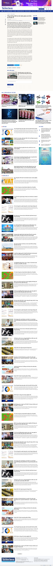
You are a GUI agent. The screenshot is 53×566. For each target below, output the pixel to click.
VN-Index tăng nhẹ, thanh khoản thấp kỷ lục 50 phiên (25, 187)
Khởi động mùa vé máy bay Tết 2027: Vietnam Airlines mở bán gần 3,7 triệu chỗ (25, 405)
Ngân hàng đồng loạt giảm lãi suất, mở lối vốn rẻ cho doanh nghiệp (24, 148)
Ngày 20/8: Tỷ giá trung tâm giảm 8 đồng (22, 375)
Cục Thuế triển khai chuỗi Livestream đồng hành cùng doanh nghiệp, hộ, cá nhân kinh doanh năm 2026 (25, 225)
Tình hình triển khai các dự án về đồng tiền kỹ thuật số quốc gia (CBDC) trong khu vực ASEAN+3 (41, 19)
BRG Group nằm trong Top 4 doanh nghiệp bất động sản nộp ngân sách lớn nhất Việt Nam (25, 282)
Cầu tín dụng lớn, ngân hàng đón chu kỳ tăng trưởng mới (25, 206)
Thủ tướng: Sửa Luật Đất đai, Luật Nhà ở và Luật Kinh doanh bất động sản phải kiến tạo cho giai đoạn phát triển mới (25, 320)
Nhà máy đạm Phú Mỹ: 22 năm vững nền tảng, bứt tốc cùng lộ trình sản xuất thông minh (26, 301)
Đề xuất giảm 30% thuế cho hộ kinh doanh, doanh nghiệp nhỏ (25, 178)
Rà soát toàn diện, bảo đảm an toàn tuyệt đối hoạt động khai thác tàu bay (25, 244)
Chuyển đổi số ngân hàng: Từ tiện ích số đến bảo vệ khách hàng (25, 197)
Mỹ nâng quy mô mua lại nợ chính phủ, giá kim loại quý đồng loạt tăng (25, 216)
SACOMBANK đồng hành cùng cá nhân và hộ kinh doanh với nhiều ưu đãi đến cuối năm (25, 263)
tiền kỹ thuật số (14, 67)
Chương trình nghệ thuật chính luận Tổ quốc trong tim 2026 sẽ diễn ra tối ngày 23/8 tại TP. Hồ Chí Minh (25, 235)
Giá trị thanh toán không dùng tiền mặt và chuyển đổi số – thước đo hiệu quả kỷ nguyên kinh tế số (26, 157)
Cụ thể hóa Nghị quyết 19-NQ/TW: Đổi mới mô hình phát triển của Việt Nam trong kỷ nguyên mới (25, 254)
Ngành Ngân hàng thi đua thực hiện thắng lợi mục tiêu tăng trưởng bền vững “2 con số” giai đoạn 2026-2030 (25, 167)
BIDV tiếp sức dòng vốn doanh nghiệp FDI (22, 394)
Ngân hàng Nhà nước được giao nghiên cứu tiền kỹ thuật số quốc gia (42, 23)
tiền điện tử (10, 67)
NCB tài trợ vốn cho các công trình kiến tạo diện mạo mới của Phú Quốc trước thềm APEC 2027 (25, 339)
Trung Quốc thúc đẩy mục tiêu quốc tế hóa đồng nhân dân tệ (26, 121)
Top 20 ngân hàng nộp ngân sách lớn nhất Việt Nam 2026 (25, 128)
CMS (44, 565)
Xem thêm (19, 553)
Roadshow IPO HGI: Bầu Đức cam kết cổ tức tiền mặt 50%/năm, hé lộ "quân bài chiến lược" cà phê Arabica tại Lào (25, 358)
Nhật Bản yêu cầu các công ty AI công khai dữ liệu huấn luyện (26, 106)
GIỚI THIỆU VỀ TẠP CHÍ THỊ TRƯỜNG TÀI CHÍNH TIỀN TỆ (41, 560)
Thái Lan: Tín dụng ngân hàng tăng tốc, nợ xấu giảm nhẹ (9, 106)
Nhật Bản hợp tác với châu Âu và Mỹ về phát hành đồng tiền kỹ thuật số (25, 73)
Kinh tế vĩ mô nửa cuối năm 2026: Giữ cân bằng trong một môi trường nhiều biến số (25, 139)
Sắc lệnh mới (18, 67)
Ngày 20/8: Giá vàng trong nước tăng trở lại (23, 347)
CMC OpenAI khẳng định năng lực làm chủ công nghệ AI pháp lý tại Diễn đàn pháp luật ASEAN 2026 (25, 291)
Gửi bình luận (10, 84)
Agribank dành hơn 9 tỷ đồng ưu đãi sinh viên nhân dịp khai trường (25, 367)
